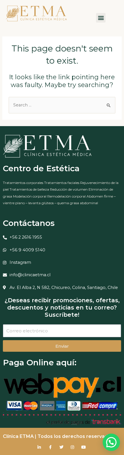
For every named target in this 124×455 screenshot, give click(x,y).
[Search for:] (62, 105)
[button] (101, 18)
